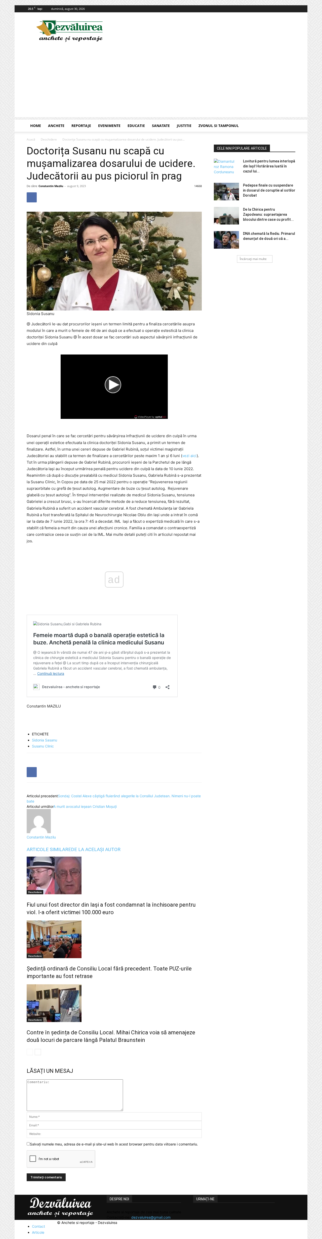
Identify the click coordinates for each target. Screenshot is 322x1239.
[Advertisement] (161, 82)
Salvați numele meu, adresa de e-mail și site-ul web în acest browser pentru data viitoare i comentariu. (114, 1144)
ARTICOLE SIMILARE (49, 849)
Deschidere (49, 139)
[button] (289, 126)
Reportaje (81, 125)
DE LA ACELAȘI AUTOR (95, 849)
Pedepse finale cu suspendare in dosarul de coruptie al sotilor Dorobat (269, 190)
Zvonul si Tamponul (218, 125)
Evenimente (109, 125)
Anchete (56, 125)
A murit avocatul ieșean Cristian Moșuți (85, 806)
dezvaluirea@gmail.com (151, 1217)
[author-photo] (39, 832)
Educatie (136, 125)
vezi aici (189, 455)
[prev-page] (30, 1052)
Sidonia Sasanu (44, 740)
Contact (38, 1226)
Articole (38, 1232)
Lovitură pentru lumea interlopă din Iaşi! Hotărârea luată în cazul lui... (269, 166)
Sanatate (161, 125)
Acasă (31, 139)
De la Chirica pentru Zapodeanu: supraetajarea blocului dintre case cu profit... (268, 214)
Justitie (184, 125)
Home (35, 125)
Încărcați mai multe (253, 259)
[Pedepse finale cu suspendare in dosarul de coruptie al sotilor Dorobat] (226, 191)
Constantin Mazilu (50, 186)
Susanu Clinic (43, 746)
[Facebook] (291, 8)
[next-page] (38, 1052)
